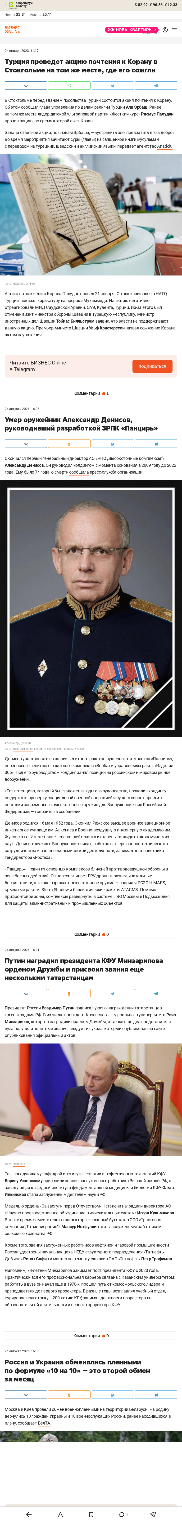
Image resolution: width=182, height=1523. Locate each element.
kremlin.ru (19, 1164)
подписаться (152, 366)
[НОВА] (130, 30)
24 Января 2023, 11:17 (22, 51)
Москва (35, 15)
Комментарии (91, 393)
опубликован (135, 1028)
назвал (132, 327)
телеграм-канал (23, 748)
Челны (10, 15)
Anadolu (165, 146)
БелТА (44, 1423)
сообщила (79, 472)
